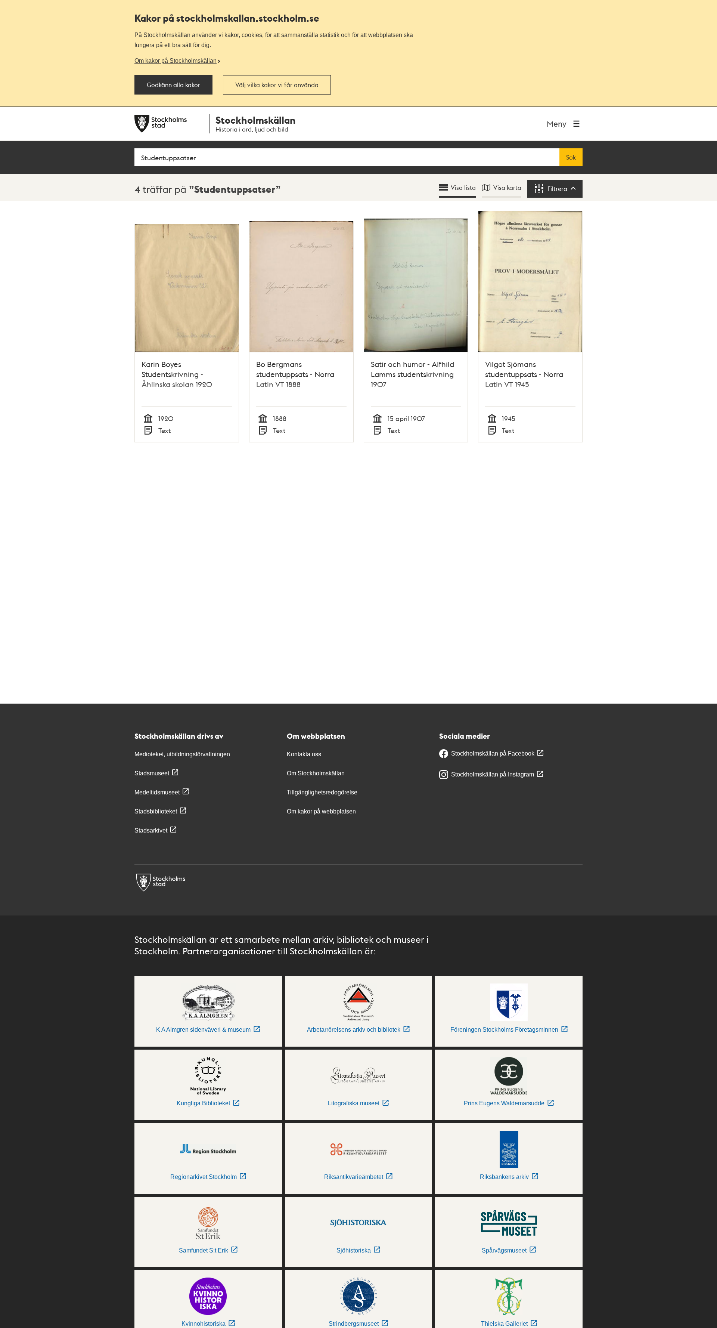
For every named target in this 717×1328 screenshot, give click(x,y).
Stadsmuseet (151, 773)
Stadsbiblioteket (155, 811)
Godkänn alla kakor (173, 85)
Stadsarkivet (150, 830)
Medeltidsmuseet (157, 792)
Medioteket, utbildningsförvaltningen (182, 754)
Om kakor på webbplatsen (321, 811)
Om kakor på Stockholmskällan (175, 60)
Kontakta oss (304, 754)
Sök (571, 157)
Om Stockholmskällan (316, 773)
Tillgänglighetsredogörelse (322, 792)
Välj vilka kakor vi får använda (277, 85)
